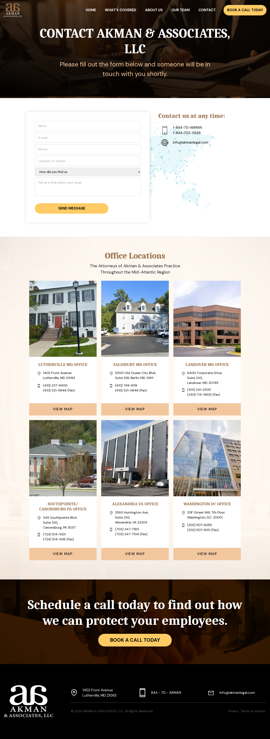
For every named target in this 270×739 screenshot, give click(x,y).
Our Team (181, 10)
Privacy (233, 711)
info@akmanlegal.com (237, 692)
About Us (154, 10)
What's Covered (120, 10)
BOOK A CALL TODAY (135, 640)
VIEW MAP (63, 409)
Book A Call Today (245, 10)
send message (71, 208)
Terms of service (253, 711)
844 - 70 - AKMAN (166, 692)
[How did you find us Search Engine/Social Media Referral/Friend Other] (88, 173)
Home (91, 10)
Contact (207, 10)
